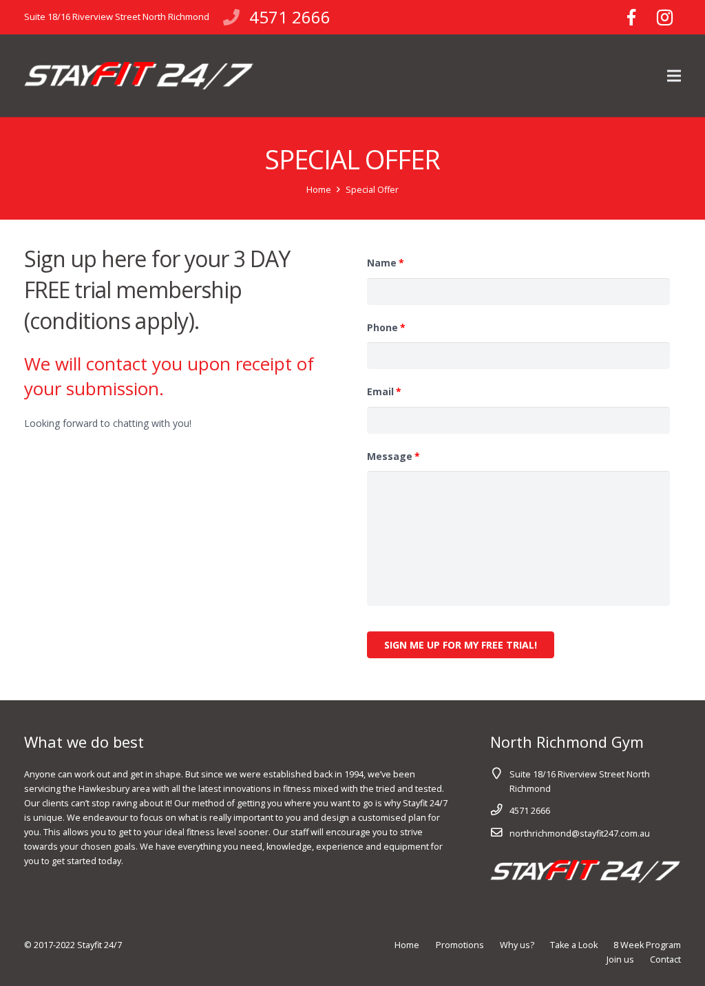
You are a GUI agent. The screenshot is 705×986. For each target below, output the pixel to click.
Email (384, 392)
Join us (620, 959)
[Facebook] (631, 17)
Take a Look (574, 945)
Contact (665, 959)
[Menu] (674, 76)
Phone (386, 328)
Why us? (517, 945)
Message (393, 456)
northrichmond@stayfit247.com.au (579, 833)
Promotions (460, 945)
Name (385, 263)
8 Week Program (647, 945)
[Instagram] (664, 17)
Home (318, 190)
